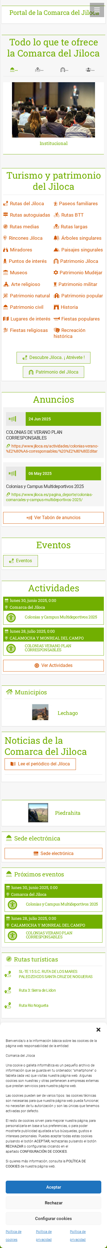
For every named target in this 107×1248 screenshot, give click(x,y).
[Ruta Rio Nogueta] (53, 1006)
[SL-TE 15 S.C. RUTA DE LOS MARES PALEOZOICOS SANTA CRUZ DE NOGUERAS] (53, 975)
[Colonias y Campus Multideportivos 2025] (53, 611)
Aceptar (53, 1187)
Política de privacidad (44, 1236)
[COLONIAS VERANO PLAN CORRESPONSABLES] (53, 642)
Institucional (54, 143)
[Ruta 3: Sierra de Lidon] (53, 991)
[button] (98, 1030)
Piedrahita (67, 812)
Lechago (68, 712)
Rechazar (53, 1202)
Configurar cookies (53, 1218)
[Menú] (97, 10)
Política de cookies (13, 1236)
